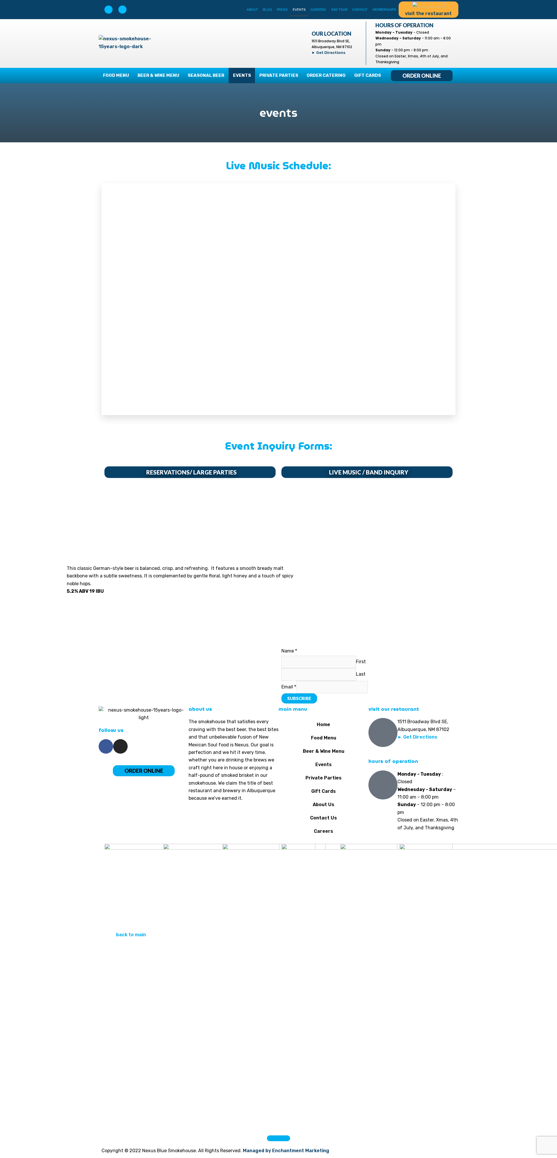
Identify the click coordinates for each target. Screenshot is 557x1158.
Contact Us (323, 818)
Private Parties (278, 75)
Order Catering (326, 75)
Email (288, 687)
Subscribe (299, 698)
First (361, 661)
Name (289, 651)
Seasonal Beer (206, 75)
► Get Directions (329, 52)
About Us (323, 804)
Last (361, 674)
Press (282, 10)
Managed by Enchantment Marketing (286, 1150)
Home (323, 724)
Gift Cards (367, 75)
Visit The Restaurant (428, 13)
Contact (360, 10)
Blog (267, 10)
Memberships (384, 10)
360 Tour (339, 10)
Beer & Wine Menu (158, 75)
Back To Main (131, 934)
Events (299, 10)
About (252, 10)
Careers (318, 10)
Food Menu (116, 75)
